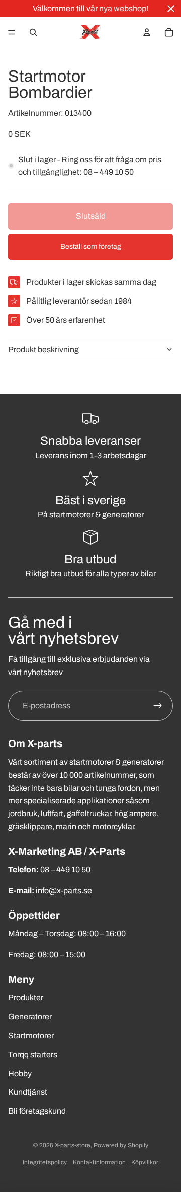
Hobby (20, 1073)
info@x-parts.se (64, 890)
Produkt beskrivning (43, 349)
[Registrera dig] (157, 705)
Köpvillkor (144, 1162)
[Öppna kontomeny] (147, 32)
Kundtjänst (27, 1092)
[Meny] (11, 32)
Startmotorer (31, 1035)
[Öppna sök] (33, 32)
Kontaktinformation (99, 1162)
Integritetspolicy (45, 1162)
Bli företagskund (37, 1111)
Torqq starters (32, 1054)
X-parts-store (72, 1145)
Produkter (25, 997)
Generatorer (30, 1016)
